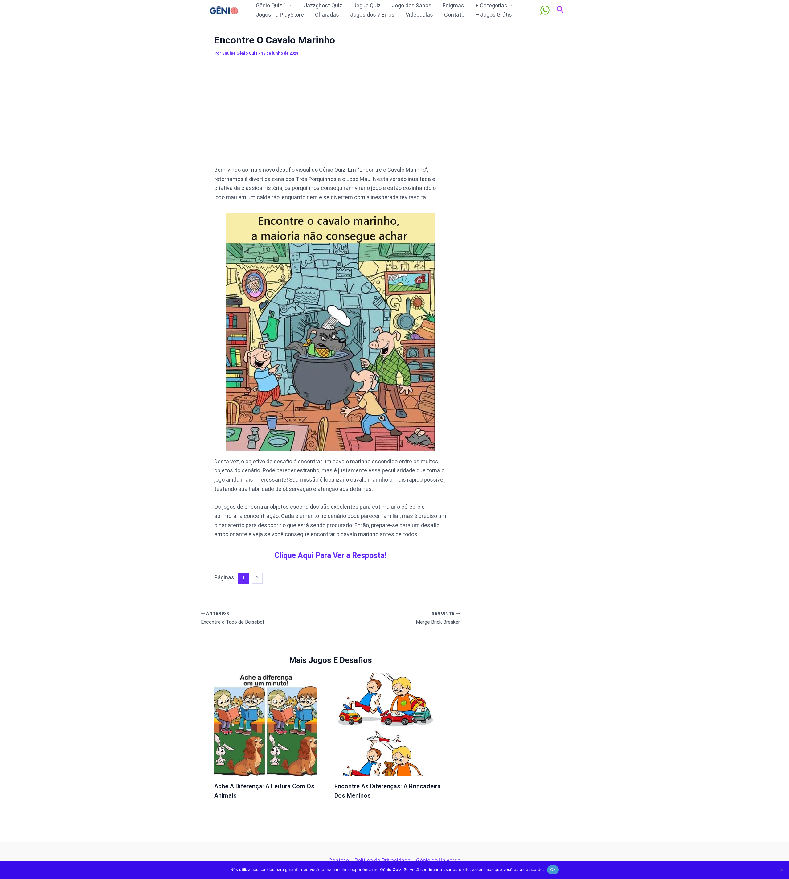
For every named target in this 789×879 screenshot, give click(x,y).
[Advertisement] (330, 114)
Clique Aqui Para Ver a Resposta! (330, 555)
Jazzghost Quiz (323, 5)
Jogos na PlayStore (280, 14)
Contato (454, 14)
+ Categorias (491, 5)
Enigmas (453, 5)
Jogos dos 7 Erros (372, 14)
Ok (553, 869)
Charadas (327, 14)
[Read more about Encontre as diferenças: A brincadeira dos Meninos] (386, 724)
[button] (289, 5)
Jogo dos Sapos (411, 5)
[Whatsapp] (545, 10)
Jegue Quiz (367, 5)
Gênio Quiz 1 (271, 5)
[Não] (781, 870)
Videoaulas (419, 14)
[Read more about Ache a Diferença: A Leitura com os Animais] (265, 724)
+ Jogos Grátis (494, 14)
